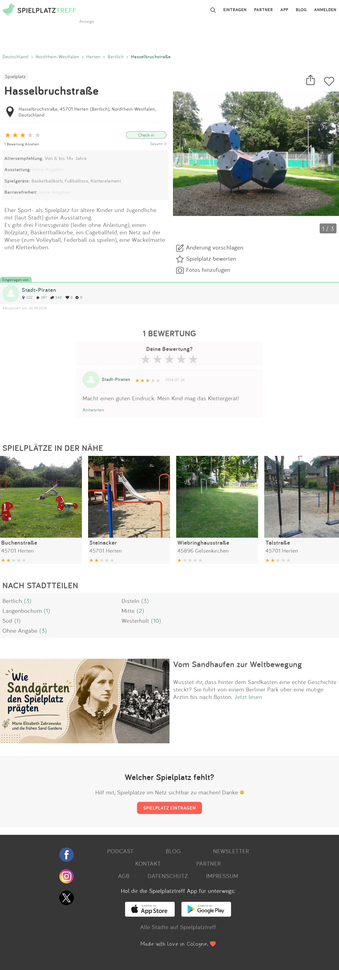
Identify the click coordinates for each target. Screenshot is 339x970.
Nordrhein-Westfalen (57, 57)
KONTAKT (148, 863)
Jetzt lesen (248, 696)
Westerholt (135, 620)
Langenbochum (22, 610)
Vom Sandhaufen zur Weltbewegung (237, 664)
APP (284, 10)
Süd (7, 620)
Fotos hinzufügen (208, 269)
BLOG (301, 10)
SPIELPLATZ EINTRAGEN (169, 808)
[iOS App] (150, 914)
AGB (124, 875)
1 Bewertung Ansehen (21, 144)
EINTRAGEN (235, 10)
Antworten (93, 410)
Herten (93, 57)
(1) (47, 610)
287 (44, 297)
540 (58, 297)
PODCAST (120, 851)
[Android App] (206, 914)
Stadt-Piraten (39, 290)
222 (30, 297)
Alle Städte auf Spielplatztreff (178, 927)
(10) (156, 620)
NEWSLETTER (231, 851)
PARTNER (263, 10)
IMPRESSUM (222, 875)
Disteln (130, 600)
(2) (140, 610)
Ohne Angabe (19, 630)
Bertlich (116, 57)
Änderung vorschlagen (214, 247)
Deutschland (15, 57)
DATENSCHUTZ (168, 875)
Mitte (128, 610)
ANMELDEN (325, 10)
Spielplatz (15, 76)
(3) (28, 600)
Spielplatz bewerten (211, 258)
